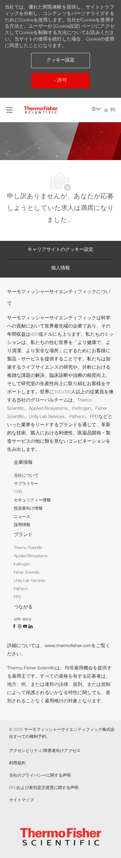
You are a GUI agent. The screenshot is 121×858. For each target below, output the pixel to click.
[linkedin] (30, 626)
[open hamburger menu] (9, 110)
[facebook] (15, 626)
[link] (26, 476)
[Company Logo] (41, 110)
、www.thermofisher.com (65, 646)
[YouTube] (25, 626)
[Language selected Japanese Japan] (96, 109)
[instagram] (20, 626)
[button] (60, 60)
